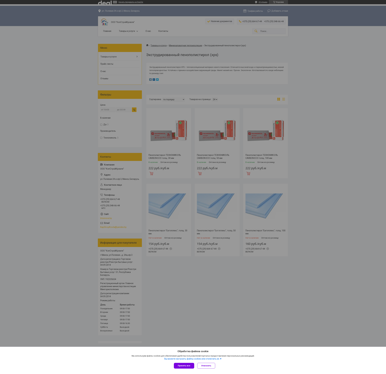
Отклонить (206, 366)
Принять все (184, 366)
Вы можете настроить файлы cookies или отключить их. (192, 359)
